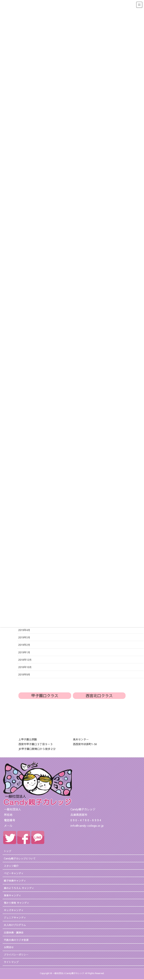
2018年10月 (25, 667)
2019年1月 (24, 652)
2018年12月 (25, 659)
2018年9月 (24, 674)
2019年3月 (24, 637)
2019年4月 (24, 630)
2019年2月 (24, 645)
